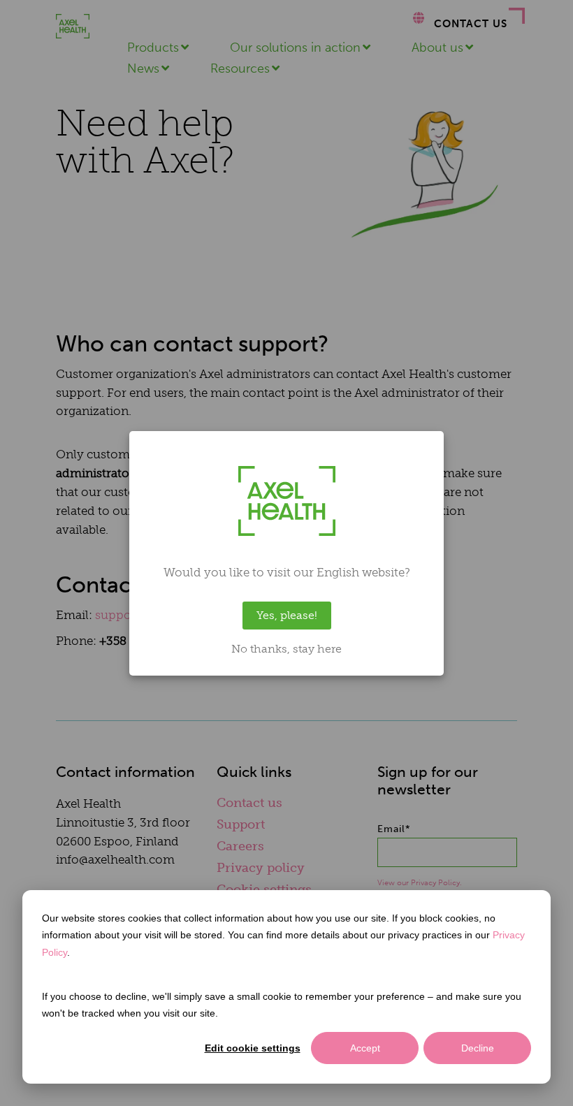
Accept (365, 1048)
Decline (477, 1048)
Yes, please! (286, 615)
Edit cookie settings (252, 1048)
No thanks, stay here (286, 649)
